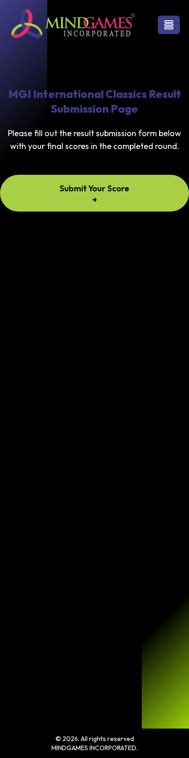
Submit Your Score (94, 188)
